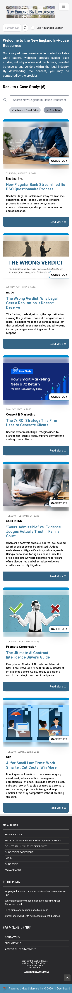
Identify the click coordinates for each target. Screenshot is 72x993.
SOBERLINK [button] (14, 521)
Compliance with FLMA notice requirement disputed (32, 916)
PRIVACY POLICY (13, 834)
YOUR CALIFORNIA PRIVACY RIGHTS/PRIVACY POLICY (33, 840)
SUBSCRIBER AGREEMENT (19, 852)
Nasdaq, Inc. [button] (14, 178)
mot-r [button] (10, 292)
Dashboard (63, 988)
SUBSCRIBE (11, 864)
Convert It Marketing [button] (20, 414)
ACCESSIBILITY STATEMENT (20, 949)
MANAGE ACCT (13, 870)
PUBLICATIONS (13, 943)
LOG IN (8, 858)
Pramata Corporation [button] (21, 647)
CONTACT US (12, 937)
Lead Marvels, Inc (33, 988)
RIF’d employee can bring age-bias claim (26, 910)
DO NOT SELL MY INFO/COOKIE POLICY (26, 846)
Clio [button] (8, 757)
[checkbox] (32, 27)
